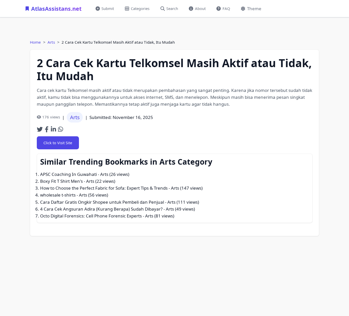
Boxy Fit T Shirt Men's (61, 181)
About (200, 8)
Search (172, 8)
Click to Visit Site (57, 142)
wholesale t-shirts (58, 195)
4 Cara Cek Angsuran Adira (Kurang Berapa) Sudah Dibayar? (101, 209)
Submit (107, 8)
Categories (140, 8)
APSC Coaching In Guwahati (68, 174)
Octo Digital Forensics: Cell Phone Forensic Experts (91, 216)
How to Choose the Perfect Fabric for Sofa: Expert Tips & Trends (104, 188)
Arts (51, 42)
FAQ (226, 8)
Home (35, 42)
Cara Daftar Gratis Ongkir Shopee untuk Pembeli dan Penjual (102, 202)
